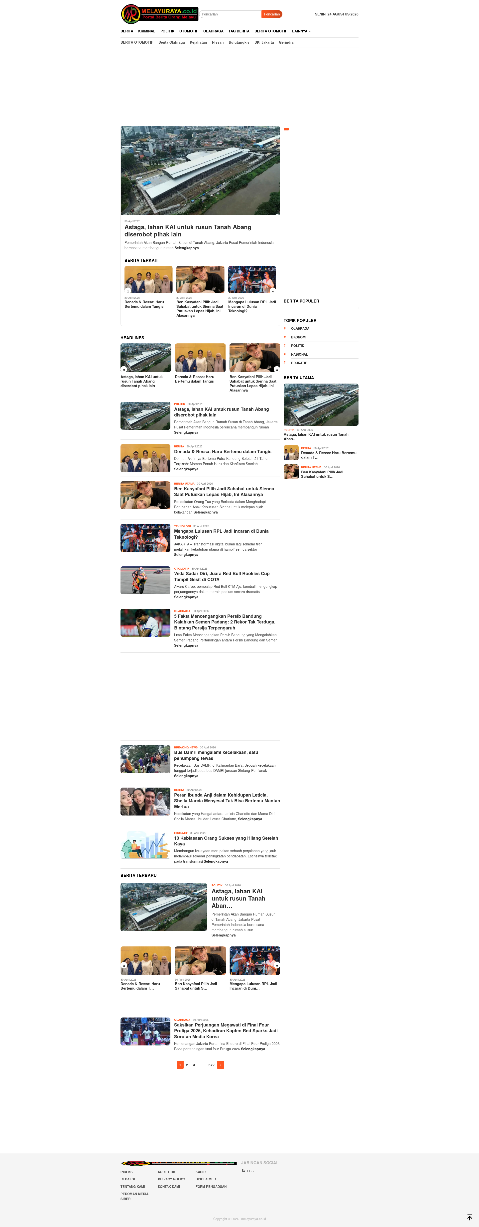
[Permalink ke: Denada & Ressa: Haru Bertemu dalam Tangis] (145, 960)
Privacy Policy (171, 1179)
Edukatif (181, 833)
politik (297, 345)
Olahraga (182, 611)
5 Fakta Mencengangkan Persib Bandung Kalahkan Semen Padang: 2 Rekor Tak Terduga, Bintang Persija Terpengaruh (224, 622)
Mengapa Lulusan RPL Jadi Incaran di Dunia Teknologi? (252, 306)
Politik (179, 404)
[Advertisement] (239, 86)
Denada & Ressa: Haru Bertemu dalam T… (140, 985)
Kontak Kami (169, 1186)
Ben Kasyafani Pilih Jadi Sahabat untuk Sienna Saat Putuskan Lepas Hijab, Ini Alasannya (199, 308)
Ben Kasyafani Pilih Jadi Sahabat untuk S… (196, 985)
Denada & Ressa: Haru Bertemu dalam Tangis (144, 304)
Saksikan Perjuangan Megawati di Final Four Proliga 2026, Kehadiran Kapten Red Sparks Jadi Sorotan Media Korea (226, 1031)
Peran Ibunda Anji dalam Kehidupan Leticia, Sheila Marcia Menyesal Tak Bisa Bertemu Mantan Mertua (227, 801)
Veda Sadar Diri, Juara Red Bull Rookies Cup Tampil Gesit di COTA (222, 576)
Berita (179, 446)
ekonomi (298, 337)
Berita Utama (184, 483)
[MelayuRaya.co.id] (159, 13)
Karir (201, 1171)
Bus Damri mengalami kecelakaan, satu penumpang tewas (216, 755)
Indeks (126, 1171)
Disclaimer (206, 1179)
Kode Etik (166, 1171)
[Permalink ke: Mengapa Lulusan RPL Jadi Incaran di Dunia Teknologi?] (255, 960)
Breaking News (186, 747)
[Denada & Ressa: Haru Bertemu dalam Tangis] (148, 279)
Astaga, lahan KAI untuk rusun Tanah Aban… (238, 898)
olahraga (300, 328)
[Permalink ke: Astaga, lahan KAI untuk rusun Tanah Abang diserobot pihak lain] (163, 907)
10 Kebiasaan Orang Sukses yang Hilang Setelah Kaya (226, 841)
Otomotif (181, 568)
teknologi (182, 526)
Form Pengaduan (211, 1186)
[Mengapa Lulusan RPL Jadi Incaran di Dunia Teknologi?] (252, 279)
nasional (299, 354)
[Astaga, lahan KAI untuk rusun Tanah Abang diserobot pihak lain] (200, 170)
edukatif (299, 362)
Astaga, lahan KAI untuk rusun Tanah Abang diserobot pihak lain (187, 230)
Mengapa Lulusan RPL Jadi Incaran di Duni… (253, 985)
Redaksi (127, 1179)
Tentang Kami (132, 1186)
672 (212, 1064)
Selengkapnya (187, 247)
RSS (250, 1170)
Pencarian (272, 13)
